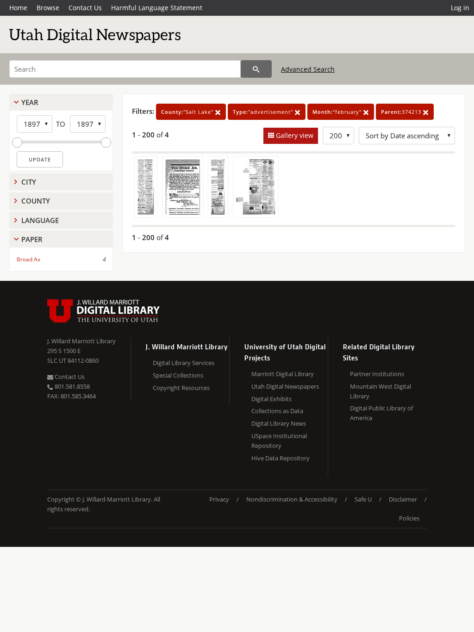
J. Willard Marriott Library (81, 341)
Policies (409, 518)
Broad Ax (28, 259)
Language (40, 220)
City (28, 181)
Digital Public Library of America (381, 413)
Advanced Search (308, 69)
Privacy (219, 499)
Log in (460, 7)
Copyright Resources (181, 388)
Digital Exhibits (271, 399)
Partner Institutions (377, 374)
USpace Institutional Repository (279, 441)
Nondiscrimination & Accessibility (291, 499)
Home (18, 7)
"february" (337, 111)
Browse (48, 7)
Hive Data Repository (280, 458)
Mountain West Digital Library (380, 391)
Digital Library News (278, 423)
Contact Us (85, 7)
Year (29, 102)
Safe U (363, 499)
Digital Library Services (183, 363)
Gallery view (293, 135)
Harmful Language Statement (156, 7)
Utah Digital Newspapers (285, 386)
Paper (32, 239)
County (35, 200)
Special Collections (178, 375)
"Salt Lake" (188, 111)
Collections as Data (277, 411)
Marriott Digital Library (282, 374)
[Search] (256, 69)
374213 (402, 111)
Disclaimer (403, 499)
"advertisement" (264, 111)
